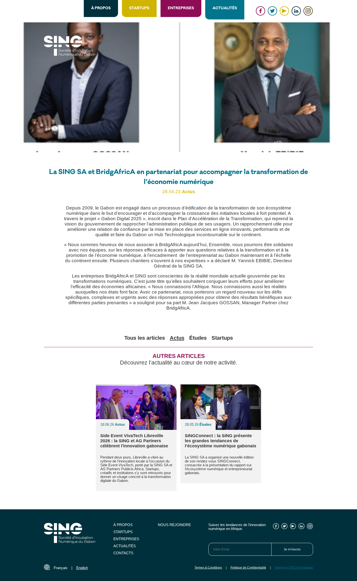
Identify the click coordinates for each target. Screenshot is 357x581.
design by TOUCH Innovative (294, 567)
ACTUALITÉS (224, 8)
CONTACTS (123, 553)
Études (198, 338)
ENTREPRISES (181, 8)
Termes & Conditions (208, 567)
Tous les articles (144, 338)
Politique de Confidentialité (248, 567)
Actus (177, 338)
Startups (222, 338)
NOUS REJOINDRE (174, 525)
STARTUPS (139, 8)
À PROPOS (101, 8)
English (82, 568)
